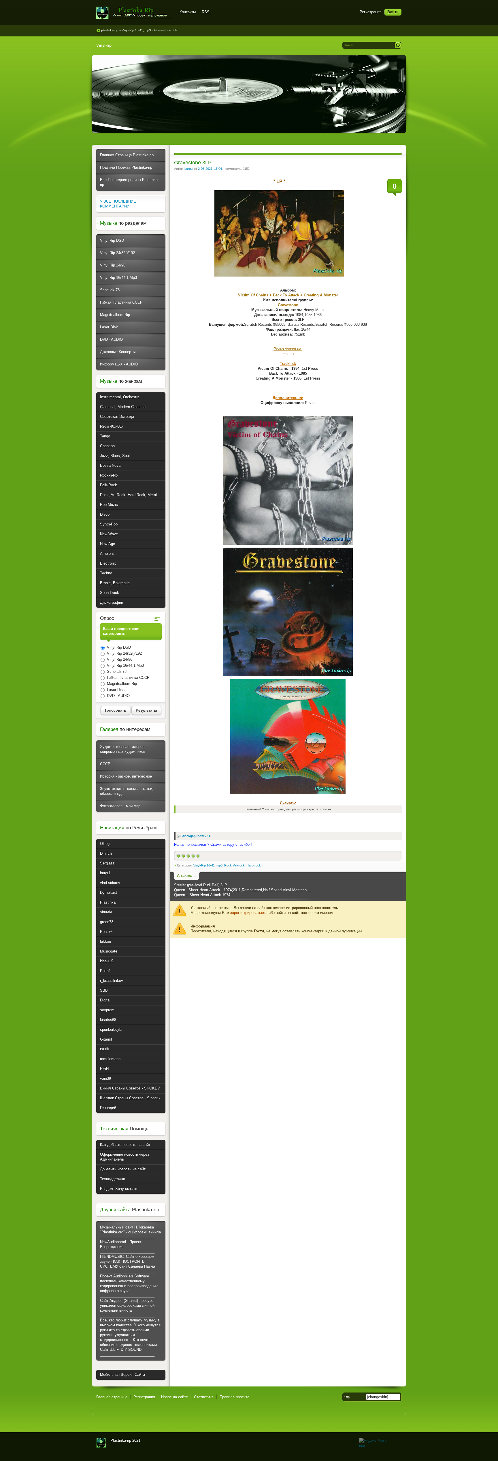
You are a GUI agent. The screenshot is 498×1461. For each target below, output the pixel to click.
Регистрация (370, 12)
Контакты (188, 12)
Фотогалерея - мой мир (120, 806)
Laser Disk (109, 327)
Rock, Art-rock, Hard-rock (242, 865)
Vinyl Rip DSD (112, 240)
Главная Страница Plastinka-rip (127, 155)
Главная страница (111, 1397)
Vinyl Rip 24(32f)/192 (117, 253)
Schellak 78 (110, 290)
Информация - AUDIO (119, 364)
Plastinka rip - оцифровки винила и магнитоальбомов (134, 13)
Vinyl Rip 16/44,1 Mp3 (118, 277)
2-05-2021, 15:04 (210, 168)
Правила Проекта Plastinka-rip (126, 167)
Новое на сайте (174, 1397)
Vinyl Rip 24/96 (112, 265)
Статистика (204, 1397)
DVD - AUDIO (111, 339)
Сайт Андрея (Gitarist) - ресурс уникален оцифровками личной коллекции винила (127, 1305)
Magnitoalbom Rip (115, 315)
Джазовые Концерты (117, 352)
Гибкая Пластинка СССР (121, 302)
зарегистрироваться (247, 912)
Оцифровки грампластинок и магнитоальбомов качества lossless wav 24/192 (101, 1443)
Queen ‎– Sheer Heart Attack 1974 (202, 895)
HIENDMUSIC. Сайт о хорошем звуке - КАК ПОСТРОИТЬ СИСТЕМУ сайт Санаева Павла (127, 1261)
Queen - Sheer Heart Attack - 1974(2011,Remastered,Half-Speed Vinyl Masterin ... (242, 890)
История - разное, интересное (126, 776)
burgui (188, 168)
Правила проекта (234, 1397)
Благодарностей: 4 (195, 836)
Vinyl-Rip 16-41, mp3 (207, 865)
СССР (105, 764)
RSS (206, 12)
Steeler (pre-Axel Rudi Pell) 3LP (200, 885)
